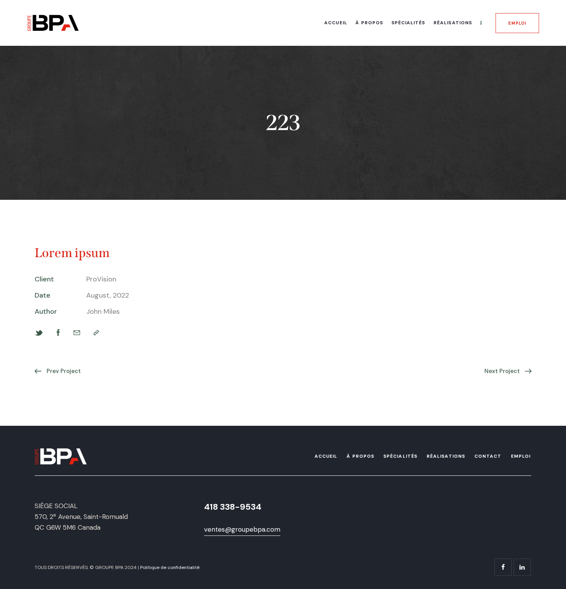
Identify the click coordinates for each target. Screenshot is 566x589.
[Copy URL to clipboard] (96, 332)
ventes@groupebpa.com (242, 529)
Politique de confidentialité (169, 567)
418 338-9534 (232, 506)
